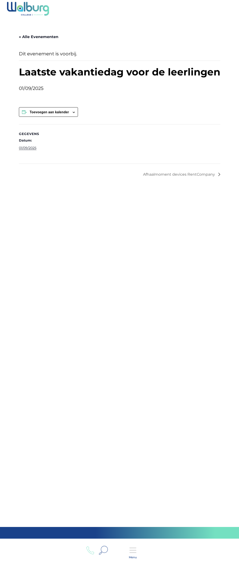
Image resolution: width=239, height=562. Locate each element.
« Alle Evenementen (38, 37)
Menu (133, 557)
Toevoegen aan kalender (49, 112)
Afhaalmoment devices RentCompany (179, 174)
